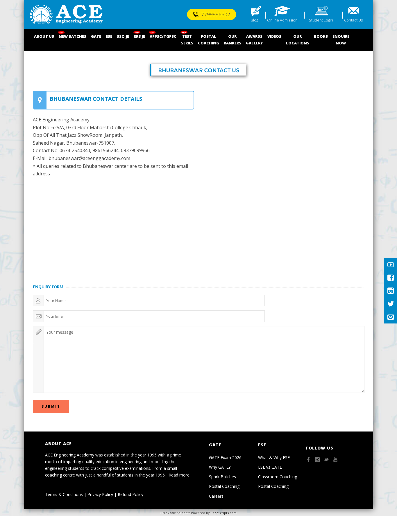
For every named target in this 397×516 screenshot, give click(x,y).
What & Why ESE (274, 457)
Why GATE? (219, 467)
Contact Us (353, 20)
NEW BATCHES (72, 36)
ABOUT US (44, 36)
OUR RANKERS (232, 40)
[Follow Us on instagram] (317, 459)
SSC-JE (123, 36)
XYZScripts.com (224, 512)
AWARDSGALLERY (254, 40)
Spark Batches (222, 476)
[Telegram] (390, 316)
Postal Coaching (224, 486)
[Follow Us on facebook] (308, 459)
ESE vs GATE (270, 467)
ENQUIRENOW (340, 40)
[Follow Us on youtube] (335, 459)
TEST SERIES (187, 40)
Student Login (321, 20)
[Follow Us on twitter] (326, 459)
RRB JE (139, 36)
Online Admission (282, 20)
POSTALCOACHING (208, 40)
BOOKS (321, 36)
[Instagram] (390, 290)
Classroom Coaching (277, 476)
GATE (96, 36)
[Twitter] (390, 303)
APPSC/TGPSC (163, 36)
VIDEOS (274, 36)
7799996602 (215, 14)
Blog (254, 20)
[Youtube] (390, 264)
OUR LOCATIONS (297, 40)
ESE (109, 36)
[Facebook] (390, 277)
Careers (216, 496)
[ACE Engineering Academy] (66, 14)
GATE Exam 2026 (225, 457)
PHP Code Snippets (175, 512)
